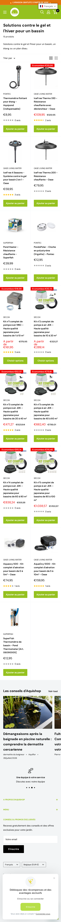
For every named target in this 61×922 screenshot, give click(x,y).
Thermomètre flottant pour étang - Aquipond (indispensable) (15, 103)
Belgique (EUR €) (31, 864)
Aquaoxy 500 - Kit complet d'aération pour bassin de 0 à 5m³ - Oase (13, 569)
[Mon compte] (48, 12)
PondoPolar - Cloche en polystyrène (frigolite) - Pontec (45, 250)
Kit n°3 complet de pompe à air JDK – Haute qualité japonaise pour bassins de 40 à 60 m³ (46, 411)
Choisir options (15, 360)
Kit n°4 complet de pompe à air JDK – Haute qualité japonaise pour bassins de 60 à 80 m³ (15, 489)
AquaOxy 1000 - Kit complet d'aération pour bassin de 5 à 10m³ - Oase (44, 569)
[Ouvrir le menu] (5, 12)
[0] (55, 12)
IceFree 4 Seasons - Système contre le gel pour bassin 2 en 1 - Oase (15, 178)
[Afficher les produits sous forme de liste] (56, 58)
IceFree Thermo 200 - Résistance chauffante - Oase (46, 176)
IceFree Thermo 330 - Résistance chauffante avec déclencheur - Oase (45, 103)
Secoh (6, 317)
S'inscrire (13, 849)
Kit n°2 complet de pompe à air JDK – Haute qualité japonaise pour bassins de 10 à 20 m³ (45, 328)
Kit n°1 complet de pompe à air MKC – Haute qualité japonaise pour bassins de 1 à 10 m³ (13, 328)
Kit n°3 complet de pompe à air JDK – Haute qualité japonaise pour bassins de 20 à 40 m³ (15, 411)
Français (9, 864)
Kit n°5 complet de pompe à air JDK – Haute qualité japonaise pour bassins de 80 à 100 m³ (44, 491)
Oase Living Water (43, 94)
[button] (48, 6)
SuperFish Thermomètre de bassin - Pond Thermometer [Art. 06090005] (13, 645)
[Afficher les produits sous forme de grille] (50, 58)
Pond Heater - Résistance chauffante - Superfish (10, 252)
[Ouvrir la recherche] (42, 12)
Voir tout (53, 691)
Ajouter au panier (15, 128)
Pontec (7, 94)
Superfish (8, 243)
